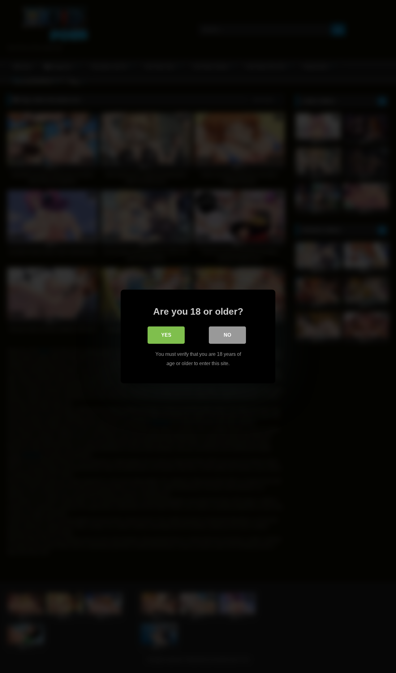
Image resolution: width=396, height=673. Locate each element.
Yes (166, 335)
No (227, 335)
